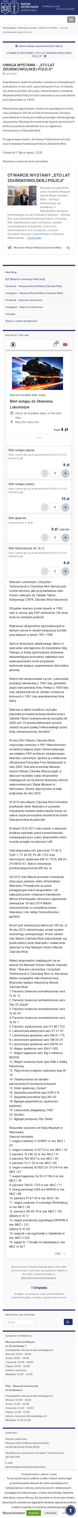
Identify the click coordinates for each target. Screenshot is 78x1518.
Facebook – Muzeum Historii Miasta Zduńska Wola (33, 286)
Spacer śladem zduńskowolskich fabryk (41, 46)
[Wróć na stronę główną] (39, 7)
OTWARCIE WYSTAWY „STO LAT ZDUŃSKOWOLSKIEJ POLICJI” (39, 54)
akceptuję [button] (33, 1512)
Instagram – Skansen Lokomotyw (24, 306)
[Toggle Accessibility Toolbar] (70, 1510)
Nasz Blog (11, 272)
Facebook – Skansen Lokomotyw (23, 300)
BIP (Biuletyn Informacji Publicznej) (25, 279)
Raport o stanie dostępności (21, 320)
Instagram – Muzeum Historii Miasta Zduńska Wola (34, 293)
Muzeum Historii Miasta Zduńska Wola (27, 19)
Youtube (10, 313)
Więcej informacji (14, 1512)
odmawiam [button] (50, 1512)
